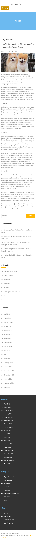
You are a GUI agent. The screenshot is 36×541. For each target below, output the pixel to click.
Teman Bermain (27, 206)
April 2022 (7, 314)
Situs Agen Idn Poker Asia (12, 292)
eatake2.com (18, 4)
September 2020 (9, 383)
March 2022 (7, 318)
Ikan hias (8, 206)
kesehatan (7, 284)
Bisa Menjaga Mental (27, 204)
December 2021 (9, 330)
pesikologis (19, 206)
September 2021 (9, 342)
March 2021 (7, 359)
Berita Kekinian (8, 204)
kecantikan (7, 280)
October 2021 (8, 338)
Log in (6, 513)
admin (15, 51)
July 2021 (7, 350)
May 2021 (7, 355)
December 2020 (9, 371)
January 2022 (8, 326)
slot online (7, 296)
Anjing (18, 204)
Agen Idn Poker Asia (10, 271)
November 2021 (9, 334)
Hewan (3, 206)
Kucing (14, 206)
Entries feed (7, 516)
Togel (5, 300)
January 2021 (8, 367)
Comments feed (9, 520)
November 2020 (9, 375)
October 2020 (8, 379)
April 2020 (7, 387)
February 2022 (8, 322)
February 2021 (8, 363)
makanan (6, 288)
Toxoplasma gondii (15, 208)
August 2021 (8, 346)
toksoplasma (5, 208)
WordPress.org (8, 523)
